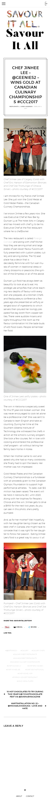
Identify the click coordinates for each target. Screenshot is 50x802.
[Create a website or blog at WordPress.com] (25, 790)
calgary (25, 650)
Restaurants (13, 106)
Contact (30, 796)
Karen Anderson (27, 106)
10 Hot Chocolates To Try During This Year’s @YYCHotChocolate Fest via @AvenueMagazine (25, 694)
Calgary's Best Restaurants (25, 654)
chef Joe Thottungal (35, 670)
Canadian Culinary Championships (25, 662)
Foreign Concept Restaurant (25, 677)
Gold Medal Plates (25, 681)
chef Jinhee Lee (13, 670)
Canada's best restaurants (25, 658)
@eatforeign (11, 650)
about (19, 796)
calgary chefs (39, 650)
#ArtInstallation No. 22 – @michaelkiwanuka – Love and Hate (25, 706)
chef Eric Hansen (36, 666)
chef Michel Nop (25, 673)
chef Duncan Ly (14, 666)
